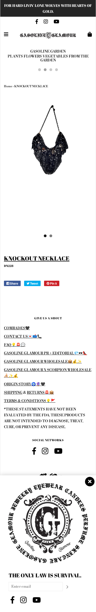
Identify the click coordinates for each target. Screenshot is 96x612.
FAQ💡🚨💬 (14, 345)
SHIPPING (13, 392)
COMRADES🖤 (17, 328)
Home (8, 86)
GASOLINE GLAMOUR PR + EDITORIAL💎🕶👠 (45, 353)
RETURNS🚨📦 (40, 392)
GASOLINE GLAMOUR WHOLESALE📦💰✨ (43, 361)
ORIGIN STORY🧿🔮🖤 (24, 384)
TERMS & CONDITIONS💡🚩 (29, 401)
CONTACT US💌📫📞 (23, 336)
